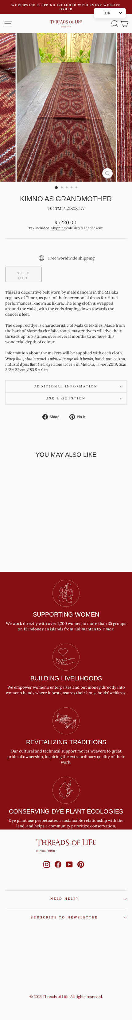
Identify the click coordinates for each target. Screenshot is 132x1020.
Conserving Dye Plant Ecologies (66, 811)
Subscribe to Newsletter (64, 917)
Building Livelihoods (66, 678)
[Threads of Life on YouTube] (69, 870)
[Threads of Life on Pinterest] (80, 870)
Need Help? (64, 899)
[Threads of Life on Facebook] (58, 870)
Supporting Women (66, 614)
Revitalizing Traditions (66, 742)
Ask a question (66, 398)
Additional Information (66, 386)
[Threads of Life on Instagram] (46, 870)
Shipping (58, 228)
